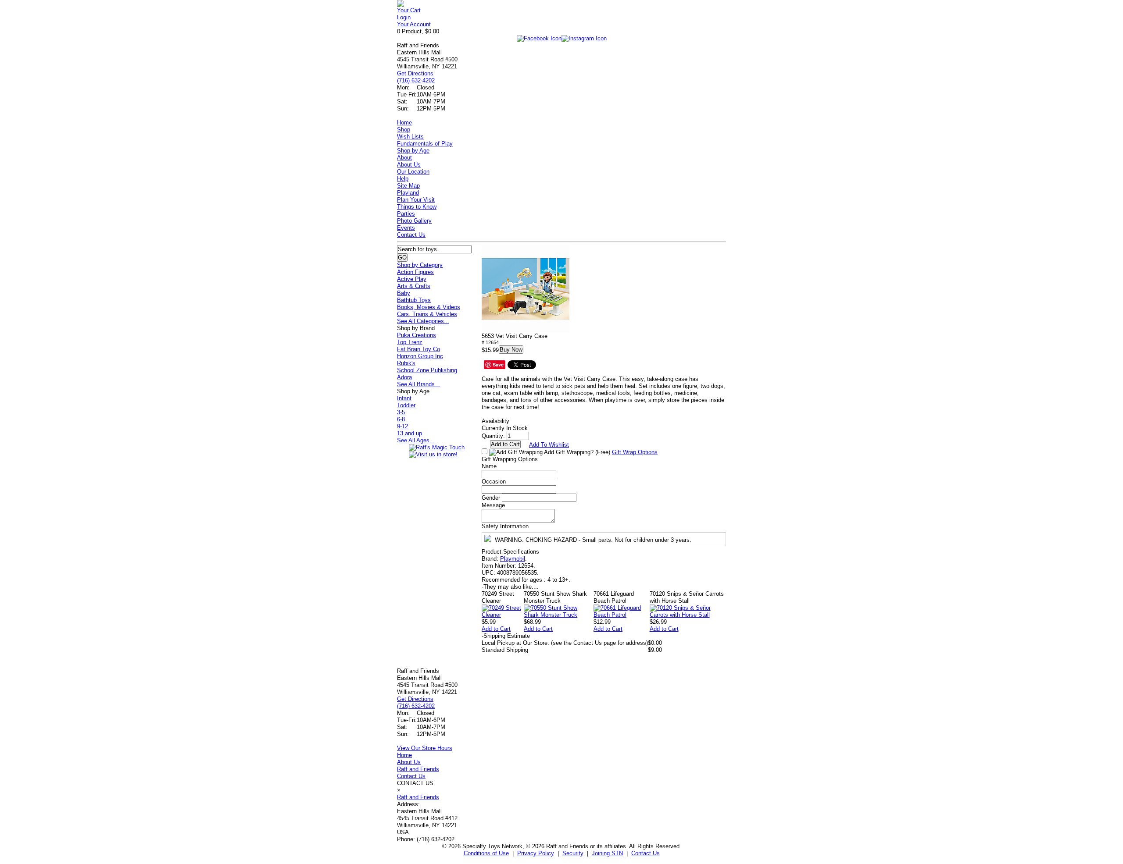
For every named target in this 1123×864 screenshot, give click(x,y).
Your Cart (409, 10)
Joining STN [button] (607, 853)
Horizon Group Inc (420, 356)
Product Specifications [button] (510, 551)
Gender (491, 497)
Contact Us (411, 234)
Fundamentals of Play (425, 143)
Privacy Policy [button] (535, 853)
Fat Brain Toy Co (418, 349)
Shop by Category (420, 265)
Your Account (414, 24)
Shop (403, 129)
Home (404, 122)
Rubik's (406, 363)
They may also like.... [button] (510, 586)
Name (489, 466)
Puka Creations (416, 335)
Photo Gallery (414, 220)
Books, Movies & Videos (428, 307)
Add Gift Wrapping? (576, 452)
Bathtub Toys (414, 300)
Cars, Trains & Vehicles (427, 314)
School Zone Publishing (427, 370)
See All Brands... (418, 384)
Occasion (494, 481)
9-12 (402, 426)
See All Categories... (423, 321)
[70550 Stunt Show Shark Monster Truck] (559, 615)
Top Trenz (409, 342)
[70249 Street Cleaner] (503, 615)
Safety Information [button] (505, 526)
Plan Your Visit (416, 199)
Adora (404, 377)
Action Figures (415, 272)
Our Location (413, 171)
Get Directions (415, 73)
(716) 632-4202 (416, 80)
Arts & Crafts (413, 286)
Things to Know (416, 206)
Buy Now (511, 349)
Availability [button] (495, 421)
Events (406, 227)
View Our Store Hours (424, 748)
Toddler (406, 405)
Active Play (411, 279)
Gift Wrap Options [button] (635, 452)
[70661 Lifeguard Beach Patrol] (622, 615)
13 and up (409, 433)
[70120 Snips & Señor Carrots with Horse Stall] (688, 615)
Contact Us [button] (645, 853)
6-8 (401, 419)
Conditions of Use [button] (486, 853)
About (404, 157)
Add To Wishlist (549, 444)
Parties (406, 213)
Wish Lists (410, 136)
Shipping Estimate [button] (506, 636)
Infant (404, 398)
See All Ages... (416, 440)
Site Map (408, 185)
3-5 (401, 412)
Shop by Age (413, 150)
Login (404, 17)
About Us (409, 164)
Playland (408, 192)
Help (402, 178)
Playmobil (512, 558)
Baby (403, 293)
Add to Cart (496, 629)
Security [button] (572, 853)
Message (493, 505)
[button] (525, 289)
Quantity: (493, 436)
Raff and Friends (418, 769)
